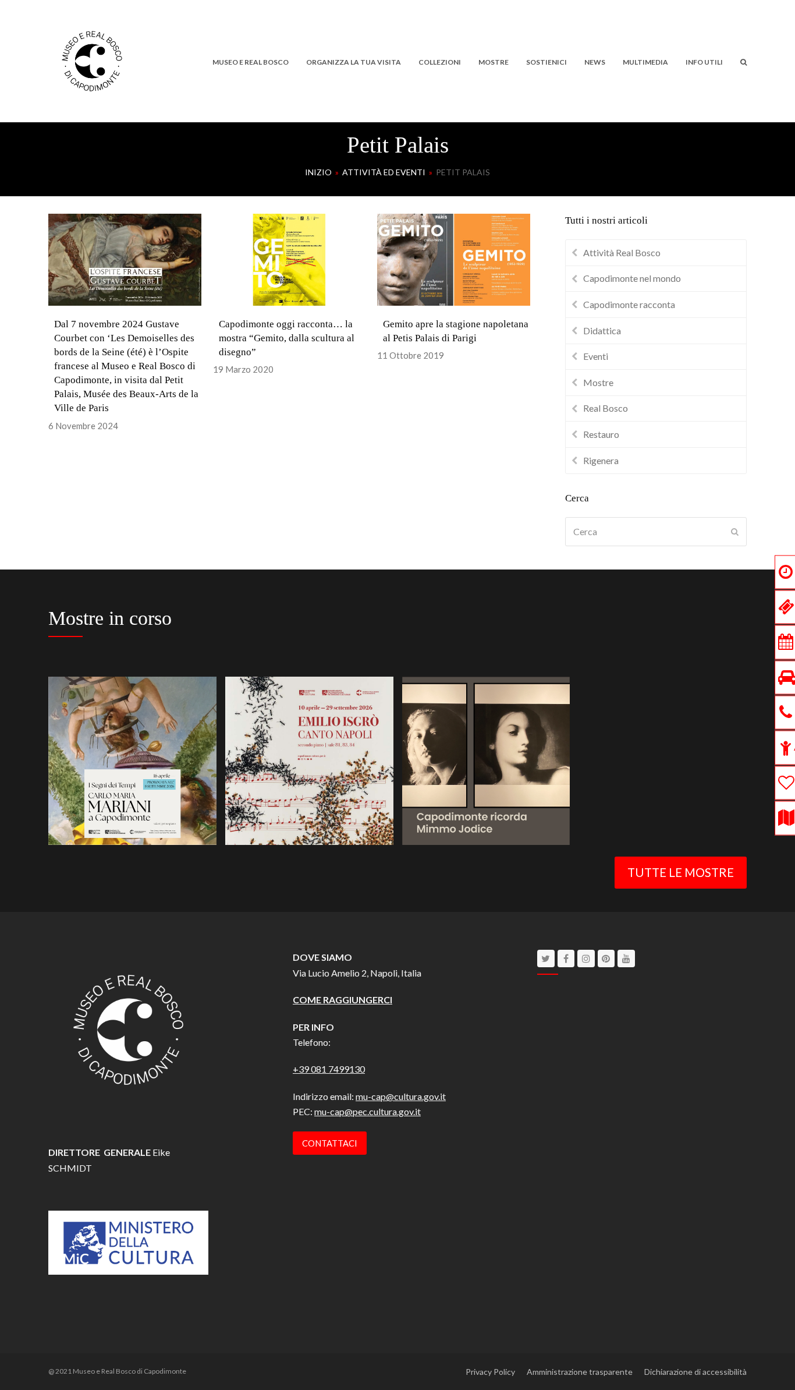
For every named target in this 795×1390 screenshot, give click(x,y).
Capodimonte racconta (629, 304)
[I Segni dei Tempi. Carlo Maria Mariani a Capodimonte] (132, 759)
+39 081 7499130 (329, 1068)
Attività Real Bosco (622, 252)
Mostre (598, 382)
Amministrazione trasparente (580, 1372)
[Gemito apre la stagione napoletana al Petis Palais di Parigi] (453, 258)
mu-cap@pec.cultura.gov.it (367, 1111)
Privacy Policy (490, 1372)
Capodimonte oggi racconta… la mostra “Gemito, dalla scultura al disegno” (286, 338)
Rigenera (601, 460)
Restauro (601, 434)
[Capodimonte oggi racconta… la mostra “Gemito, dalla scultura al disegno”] (289, 258)
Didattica (602, 330)
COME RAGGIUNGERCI (342, 999)
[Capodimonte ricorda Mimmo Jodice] (486, 759)
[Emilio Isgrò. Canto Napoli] (309, 759)
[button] (743, 61)
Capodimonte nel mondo (632, 278)
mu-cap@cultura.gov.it (401, 1096)
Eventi (595, 356)
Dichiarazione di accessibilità (695, 1372)
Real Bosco (605, 407)
